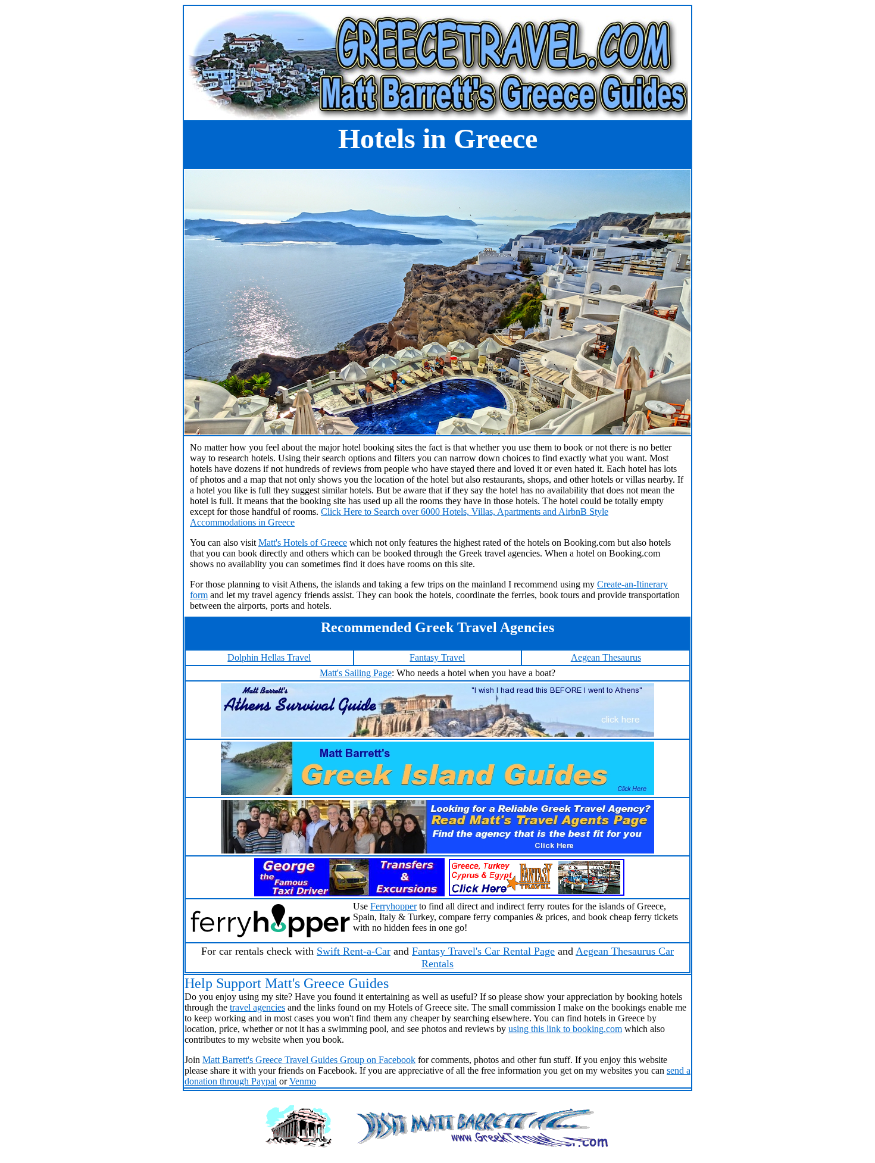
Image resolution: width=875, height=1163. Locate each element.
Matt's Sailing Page (356, 673)
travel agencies (257, 1007)
